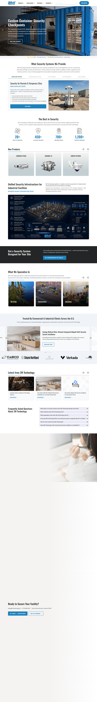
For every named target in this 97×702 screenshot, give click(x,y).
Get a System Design (15, 41)
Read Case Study (48, 344)
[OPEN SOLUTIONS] (43, 3)
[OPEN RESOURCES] (52, 3)
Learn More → (28, 106)
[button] (3, 30)
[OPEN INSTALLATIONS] (34, 3)
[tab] (16, 77)
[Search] (76, 3)
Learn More (21, 305)
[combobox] (65, 3)
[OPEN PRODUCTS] (23, 3)
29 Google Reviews (41, 57)
